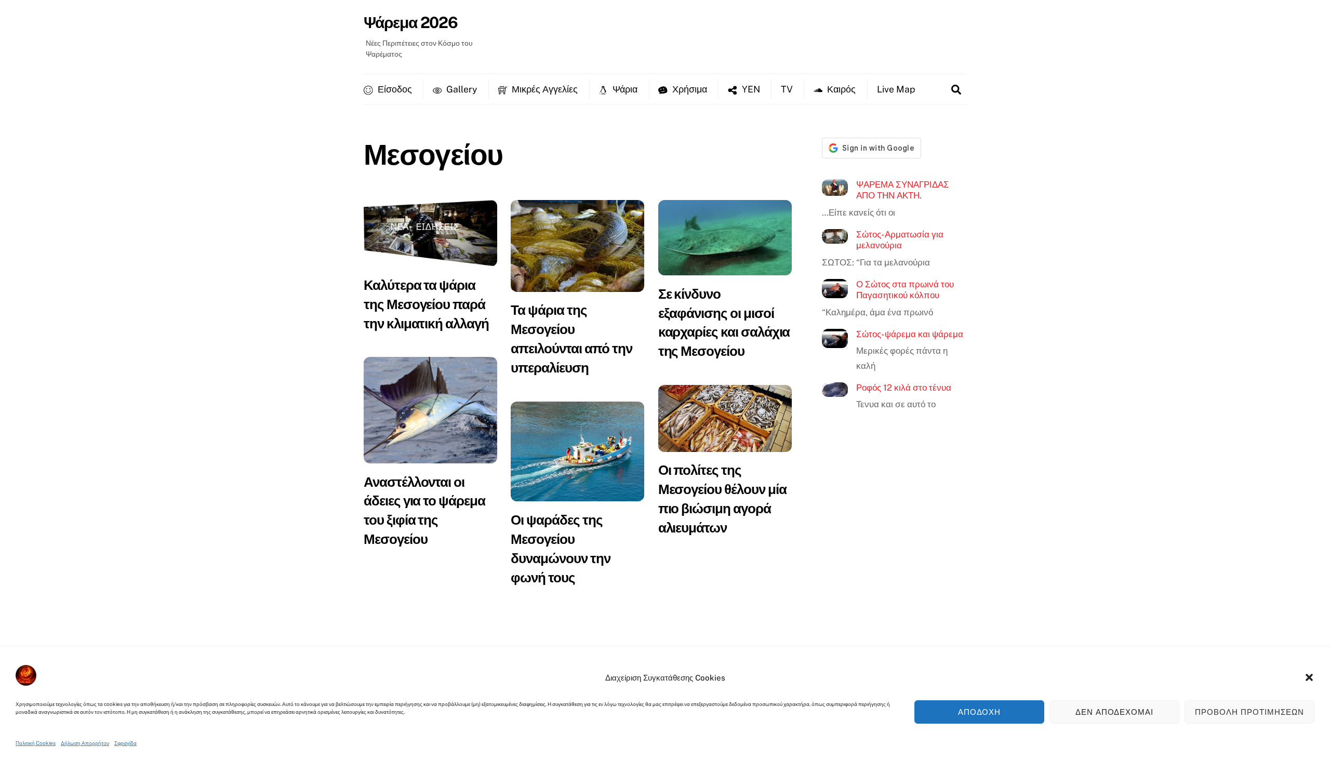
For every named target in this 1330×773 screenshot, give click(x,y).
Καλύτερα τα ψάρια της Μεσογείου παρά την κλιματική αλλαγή (426, 304)
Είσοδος (394, 89)
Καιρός (840, 89)
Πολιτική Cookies (36, 743)
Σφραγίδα (125, 743)
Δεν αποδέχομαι (1114, 712)
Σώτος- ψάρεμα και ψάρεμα (909, 334)
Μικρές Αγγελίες (544, 89)
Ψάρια (623, 89)
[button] (1309, 677)
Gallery (460, 89)
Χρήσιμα (688, 89)
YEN (750, 89)
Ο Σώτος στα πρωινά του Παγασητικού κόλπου (905, 290)
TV (787, 89)
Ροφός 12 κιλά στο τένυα (903, 387)
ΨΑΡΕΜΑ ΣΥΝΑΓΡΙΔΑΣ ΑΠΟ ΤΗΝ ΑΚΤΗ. (902, 190)
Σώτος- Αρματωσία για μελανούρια (899, 240)
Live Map (896, 89)
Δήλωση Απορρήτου (85, 743)
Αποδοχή (979, 712)
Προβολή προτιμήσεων (1249, 712)
